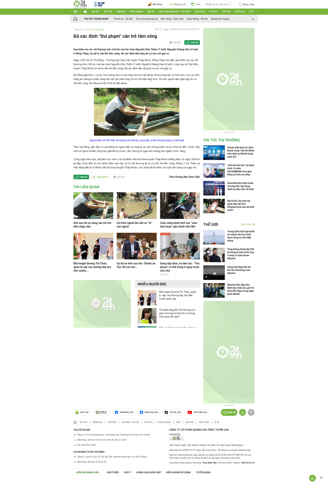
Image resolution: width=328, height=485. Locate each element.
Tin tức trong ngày (96, 18)
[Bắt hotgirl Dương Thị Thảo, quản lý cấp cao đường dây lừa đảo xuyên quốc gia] (93, 245)
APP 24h (84, 412)
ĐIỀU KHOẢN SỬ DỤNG (178, 472)
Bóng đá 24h (151, 412)
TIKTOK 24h (175, 412)
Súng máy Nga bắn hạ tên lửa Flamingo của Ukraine (239, 270)
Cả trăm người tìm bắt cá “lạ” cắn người (134, 224)
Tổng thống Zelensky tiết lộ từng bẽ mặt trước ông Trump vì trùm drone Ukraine (240, 254)
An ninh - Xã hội (130, 422)
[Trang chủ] (78, 18)
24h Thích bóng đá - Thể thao (174, 11)
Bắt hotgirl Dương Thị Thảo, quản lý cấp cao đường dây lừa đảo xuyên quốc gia (177, 295)
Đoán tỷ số (180, 4)
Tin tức (95, 11)
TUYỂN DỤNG (203, 472)
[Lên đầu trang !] (321, 478)
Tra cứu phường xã (147, 18)
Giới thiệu (113, 472)
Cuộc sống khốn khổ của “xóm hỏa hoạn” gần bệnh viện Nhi (178, 224)
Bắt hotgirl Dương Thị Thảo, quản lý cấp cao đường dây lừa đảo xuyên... (92, 267)
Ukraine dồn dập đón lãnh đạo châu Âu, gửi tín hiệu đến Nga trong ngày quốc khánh (240, 289)
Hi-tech (213, 11)
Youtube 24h (200, 412)
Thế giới (226, 11)
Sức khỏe (200, 11)
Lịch (198, 4)
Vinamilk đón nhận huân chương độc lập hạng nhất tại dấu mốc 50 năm (240, 186)
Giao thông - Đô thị (197, 18)
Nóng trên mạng (220, 18)
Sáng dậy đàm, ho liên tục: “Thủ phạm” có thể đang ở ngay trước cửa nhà (179, 267)
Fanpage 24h (126, 412)
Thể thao (239, 11)
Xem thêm (246, 224)
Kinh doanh (136, 11)
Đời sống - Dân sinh (172, 18)
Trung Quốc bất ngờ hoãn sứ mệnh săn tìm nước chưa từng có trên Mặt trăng (241, 236)
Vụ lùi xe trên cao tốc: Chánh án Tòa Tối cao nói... (136, 265)
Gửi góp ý (102, 177)
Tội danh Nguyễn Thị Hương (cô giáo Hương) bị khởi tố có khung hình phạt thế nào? (177, 313)
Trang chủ (78, 29)
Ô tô (251, 11)
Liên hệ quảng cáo (87, 472)
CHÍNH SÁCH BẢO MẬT (148, 472)
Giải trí (150, 11)
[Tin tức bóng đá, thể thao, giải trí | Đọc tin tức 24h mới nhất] (80, 4)
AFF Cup (108, 11)
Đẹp (178, 422)
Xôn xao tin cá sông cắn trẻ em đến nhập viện (92, 224)
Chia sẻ (194, 42)
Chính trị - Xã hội (123, 18)
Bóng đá (121, 11)
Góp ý (127, 472)
